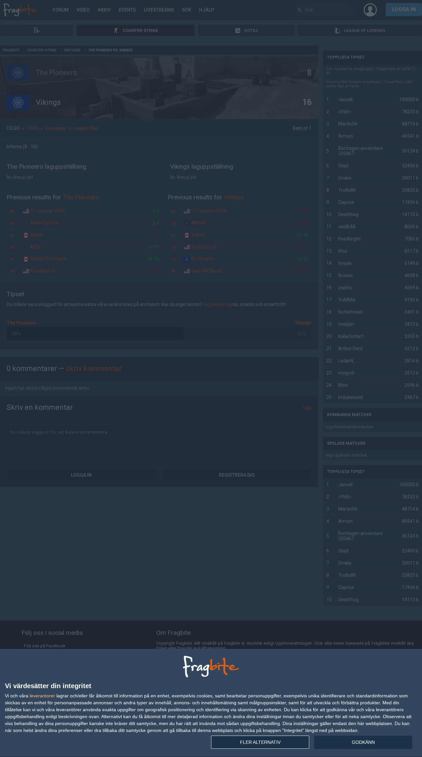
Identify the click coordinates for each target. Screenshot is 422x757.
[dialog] (211, 703)
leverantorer (42, 695)
